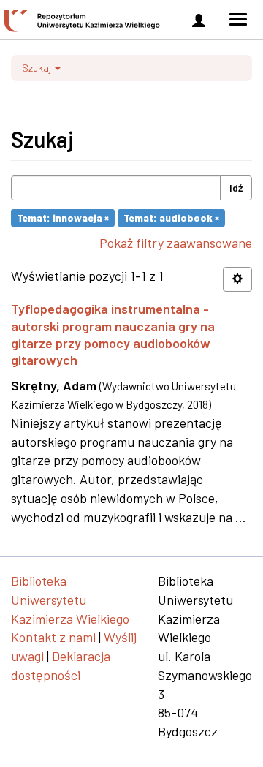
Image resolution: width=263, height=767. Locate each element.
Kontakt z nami (53, 637)
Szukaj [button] (37, 67)
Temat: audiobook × (171, 217)
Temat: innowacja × (63, 217)
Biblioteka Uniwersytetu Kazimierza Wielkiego (70, 599)
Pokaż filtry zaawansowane (175, 243)
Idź (236, 187)
